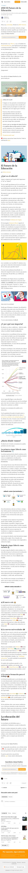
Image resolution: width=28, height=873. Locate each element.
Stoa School (12, 694)
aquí (9, 140)
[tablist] (7, 796)
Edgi (21, 614)
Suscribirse (17, 1)
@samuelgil (9, 25)
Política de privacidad (22, 773)
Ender (5, 624)
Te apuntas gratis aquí (8, 135)
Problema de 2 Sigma (15, 220)
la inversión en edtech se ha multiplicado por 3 (12, 416)
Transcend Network (6, 45)
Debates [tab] (14, 813)
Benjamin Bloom (13, 223)
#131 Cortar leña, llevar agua (9, 817)
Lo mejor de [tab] (4, 813)
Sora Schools (13, 618)
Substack (7, 870)
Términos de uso (14, 772)
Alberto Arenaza (7, 172)
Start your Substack (9, 867)
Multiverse (4, 667)
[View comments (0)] (7, 21)
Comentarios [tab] (4, 796)
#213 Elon (3, 826)
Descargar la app (20, 867)
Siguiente (23, 787)
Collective (21, 694)
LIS (18, 651)
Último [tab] (9, 813)
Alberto (12, 44)
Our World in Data (10, 395)
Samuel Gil (6, 17)
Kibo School (10, 649)
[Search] (25, 813)
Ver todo (4, 845)
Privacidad (14, 862)
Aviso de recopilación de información (9, 773)
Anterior (5, 787)
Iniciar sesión (24, 1)
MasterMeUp (4, 697)
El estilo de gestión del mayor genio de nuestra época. (9, 828)
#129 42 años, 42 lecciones (8, 836)
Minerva (18, 647)
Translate (3, 5)
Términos (19, 862)
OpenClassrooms (14, 667)
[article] (14, 820)
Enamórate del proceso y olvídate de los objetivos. (10, 819)
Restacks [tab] (10, 796)
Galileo (14, 620)
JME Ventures (22, 25)
